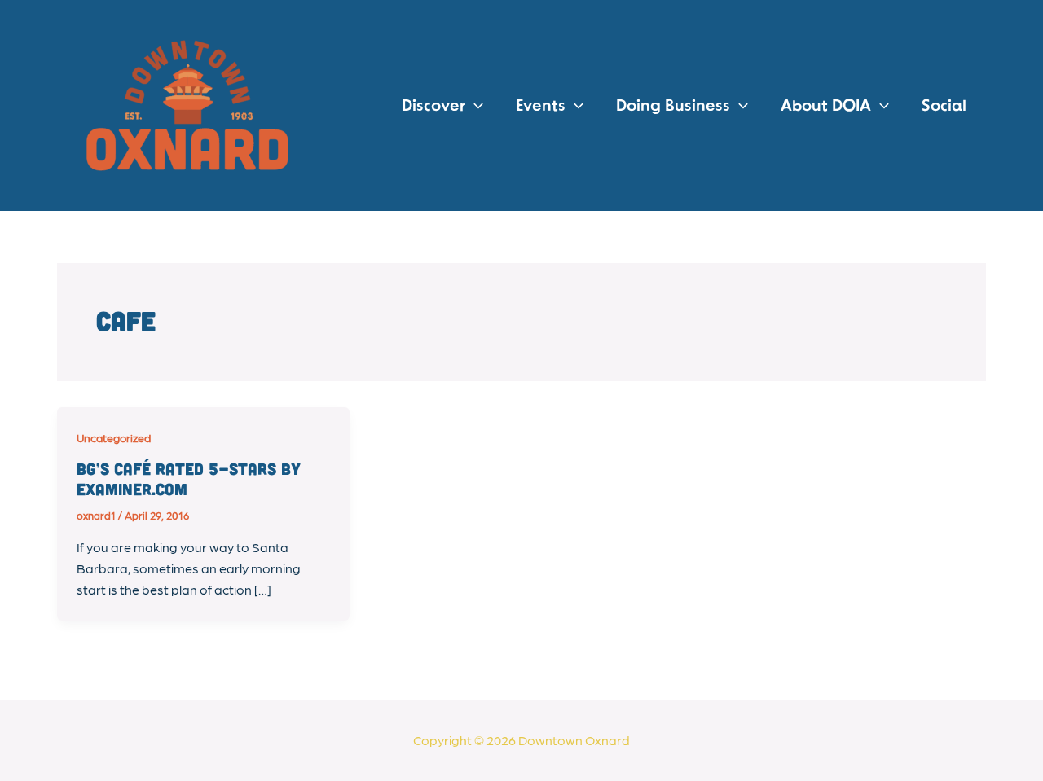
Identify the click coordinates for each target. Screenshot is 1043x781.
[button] (474, 105)
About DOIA (826, 105)
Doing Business (673, 105)
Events (541, 105)
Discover (433, 105)
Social (944, 105)
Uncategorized (114, 437)
